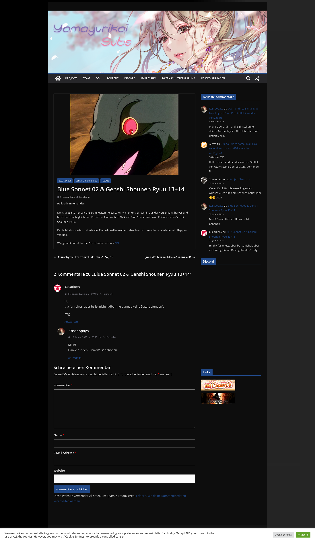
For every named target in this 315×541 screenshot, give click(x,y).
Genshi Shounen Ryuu (86, 180)
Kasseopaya (79, 330)
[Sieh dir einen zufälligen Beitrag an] (257, 78)
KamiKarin (84, 196)
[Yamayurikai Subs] (58, 78)
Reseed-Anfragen (213, 78)
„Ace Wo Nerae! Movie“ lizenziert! (168, 257)
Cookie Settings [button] (283, 534)
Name (59, 435)
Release (105, 180)
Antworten (71, 321)
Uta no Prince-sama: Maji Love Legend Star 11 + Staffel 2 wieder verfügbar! (233, 113)
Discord (129, 78)
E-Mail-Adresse (65, 453)
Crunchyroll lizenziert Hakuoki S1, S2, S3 (85, 257)
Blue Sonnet (65, 180)
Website (59, 470)
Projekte (71, 78)
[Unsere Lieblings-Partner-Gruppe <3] (218, 394)
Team (86, 78)
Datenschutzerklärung (178, 78)
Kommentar (63, 385)
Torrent (112, 78)
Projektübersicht (240, 179)
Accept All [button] (303, 534)
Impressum (148, 78)
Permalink (108, 293)
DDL (98, 78)
